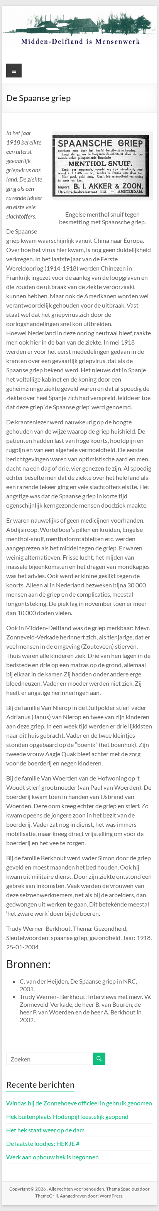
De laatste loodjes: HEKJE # (43, 1143)
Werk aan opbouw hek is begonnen (52, 1157)
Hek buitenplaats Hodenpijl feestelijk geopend (67, 1116)
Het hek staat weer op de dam (45, 1130)
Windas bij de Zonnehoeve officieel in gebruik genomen (79, 1103)
